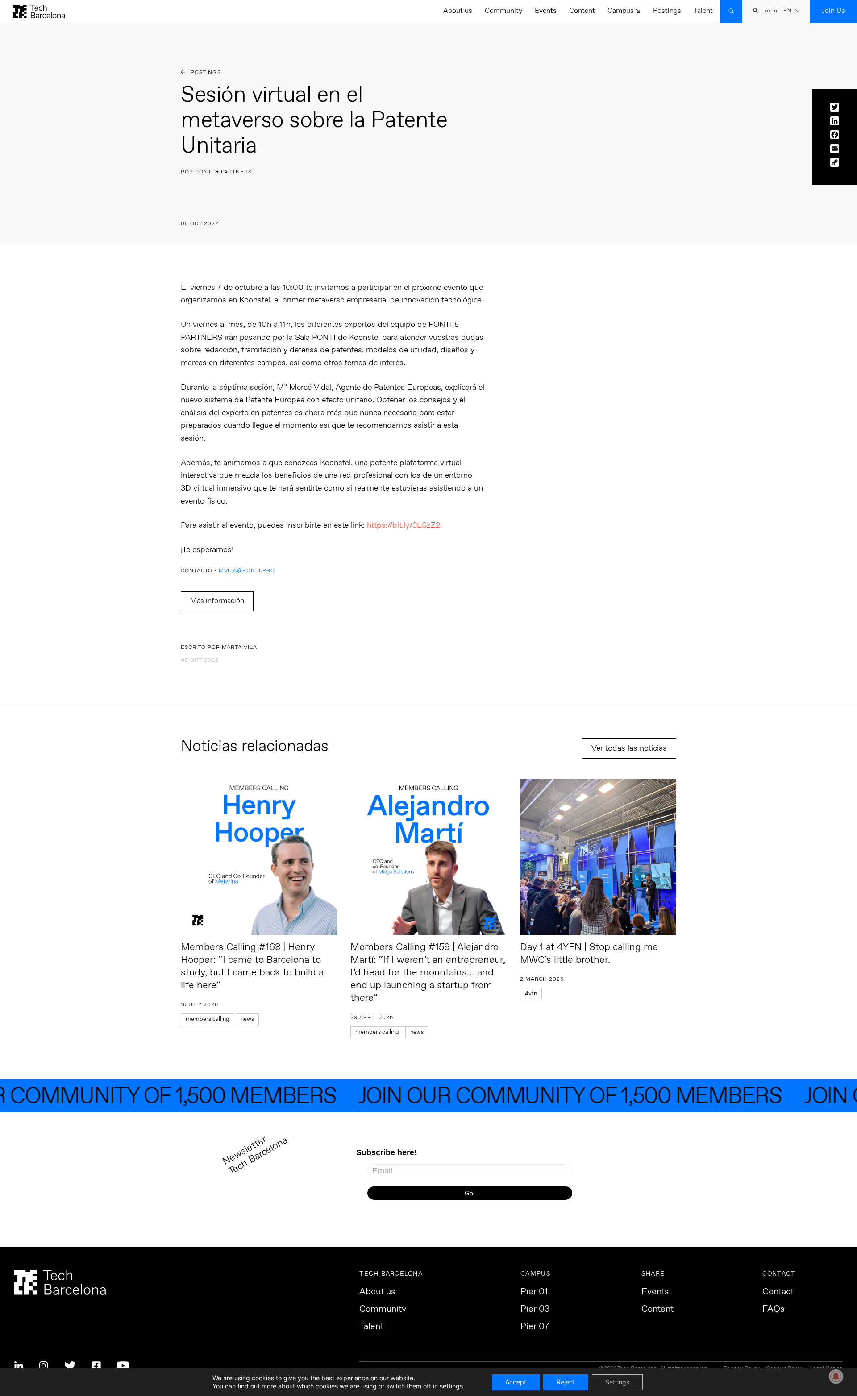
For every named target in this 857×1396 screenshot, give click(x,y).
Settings (617, 1382)
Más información (217, 601)
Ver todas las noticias (629, 748)
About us (457, 11)
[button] (791, 12)
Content (582, 11)
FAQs (773, 1309)
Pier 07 (534, 1327)
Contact (778, 1292)
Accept (515, 1382)
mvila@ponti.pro (247, 571)
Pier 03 (534, 1309)
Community (503, 11)
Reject (566, 1382)
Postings (667, 11)
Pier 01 (534, 1292)
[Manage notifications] (836, 1376)
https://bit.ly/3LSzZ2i (404, 525)
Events (546, 11)
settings (451, 1386)
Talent (703, 11)
